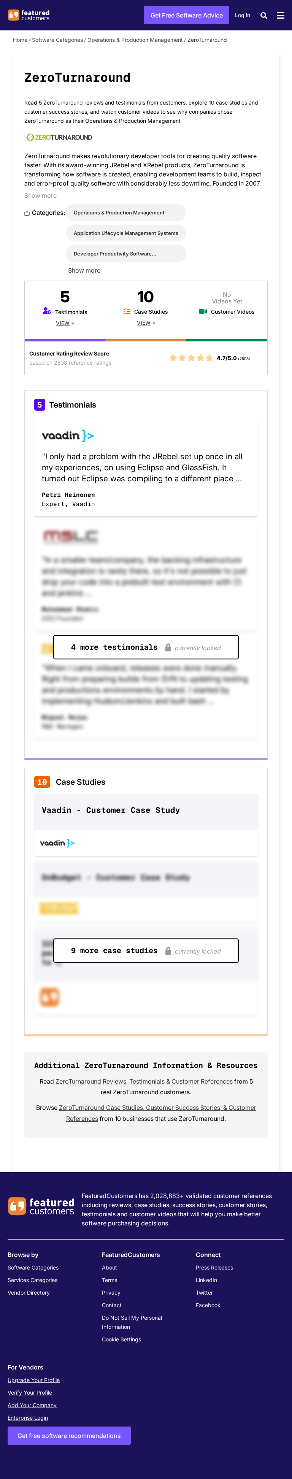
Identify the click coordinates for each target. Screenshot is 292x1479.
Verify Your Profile (30, 1392)
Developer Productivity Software (113, 254)
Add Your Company (32, 1405)
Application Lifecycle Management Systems (126, 233)
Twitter (204, 1292)
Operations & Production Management (135, 39)
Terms (109, 1280)
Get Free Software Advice (187, 15)
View (63, 323)
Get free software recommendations (69, 1435)
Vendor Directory (29, 1292)
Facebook (208, 1305)
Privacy (111, 1292)
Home (20, 39)
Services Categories (32, 1280)
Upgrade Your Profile (34, 1380)
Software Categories (57, 39)
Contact (112, 1305)
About (109, 1267)
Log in (242, 15)
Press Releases (214, 1267)
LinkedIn (206, 1280)
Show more (40, 195)
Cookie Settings (121, 1339)
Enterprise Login (28, 1417)
